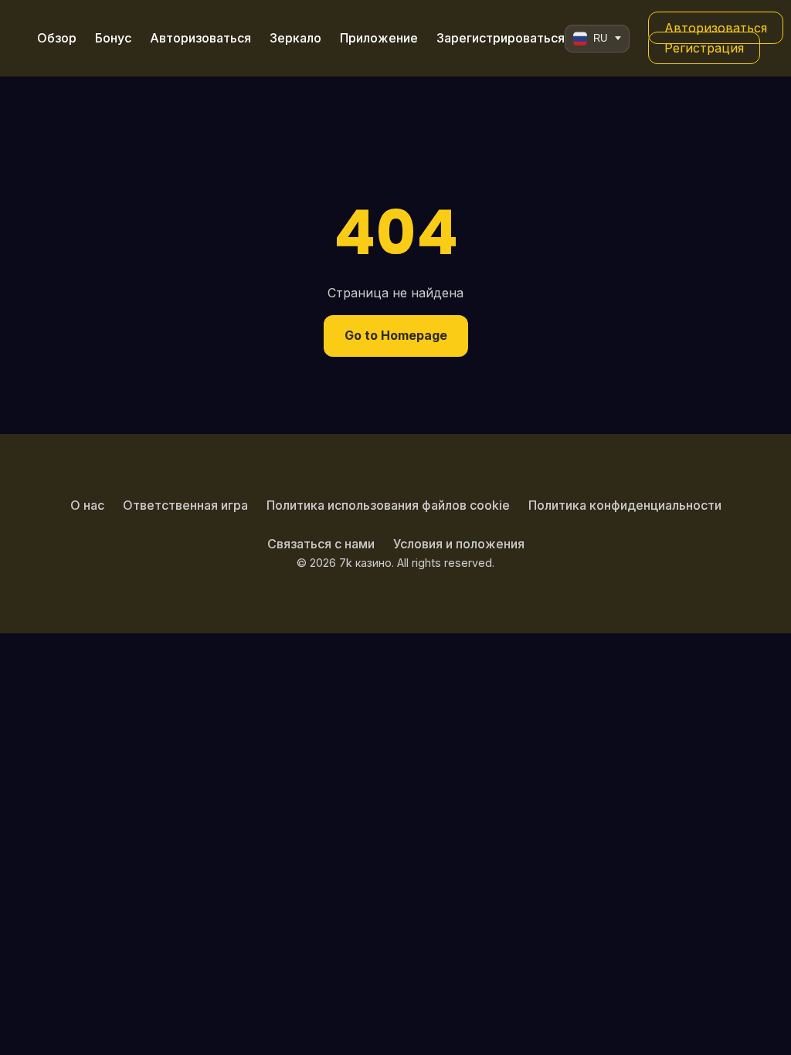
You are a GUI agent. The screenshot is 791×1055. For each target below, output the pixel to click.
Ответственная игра (185, 505)
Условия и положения (459, 543)
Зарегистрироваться (500, 38)
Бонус (113, 38)
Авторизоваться (200, 38)
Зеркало (295, 38)
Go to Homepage (396, 335)
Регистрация (704, 48)
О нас (87, 505)
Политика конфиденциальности (624, 505)
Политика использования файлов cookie (388, 505)
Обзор (56, 38)
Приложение (379, 38)
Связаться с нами (321, 543)
